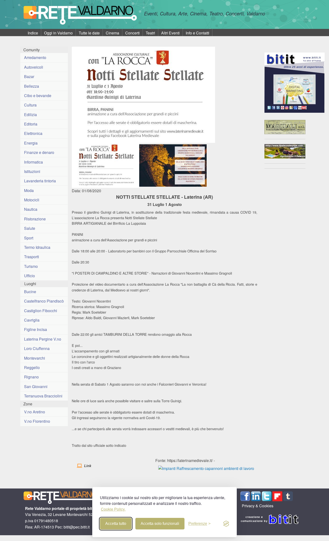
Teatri (150, 33)
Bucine (30, 291)
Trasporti (31, 256)
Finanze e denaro (39, 152)
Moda (29, 190)
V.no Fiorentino (37, 421)
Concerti (132, 33)
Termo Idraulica (37, 247)
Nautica (30, 209)
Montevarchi (34, 358)
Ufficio (29, 275)
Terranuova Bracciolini (43, 396)
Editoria (30, 124)
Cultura (30, 105)
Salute (29, 228)
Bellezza (31, 86)
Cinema (112, 33)
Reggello (32, 367)
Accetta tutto (115, 523)
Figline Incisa (35, 329)
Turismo (31, 266)
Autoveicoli (33, 67)
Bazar (29, 76)
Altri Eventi (170, 33)
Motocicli (31, 200)
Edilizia (30, 114)
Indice (33, 33)
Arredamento (35, 57)
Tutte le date (89, 33)
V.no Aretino (34, 412)
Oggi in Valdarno (58, 33)
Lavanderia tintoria (40, 181)
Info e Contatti (197, 33)
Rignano (31, 377)
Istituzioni (32, 171)
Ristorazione (35, 219)
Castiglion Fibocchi (40, 310)
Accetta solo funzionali (160, 523)
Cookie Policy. (113, 509)
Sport (28, 238)
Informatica (33, 162)
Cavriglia (31, 320)
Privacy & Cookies (257, 505)
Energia (31, 143)
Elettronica (33, 133)
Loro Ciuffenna (37, 348)
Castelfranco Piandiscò (44, 301)
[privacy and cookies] (226, 524)
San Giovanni (35, 386)
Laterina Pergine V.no (42, 339)
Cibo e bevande (37, 95)
